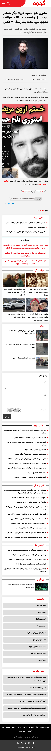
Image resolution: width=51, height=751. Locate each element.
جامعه (25, 727)
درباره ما (27, 737)
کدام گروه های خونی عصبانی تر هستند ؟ (32, 701)
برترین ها (41, 210)
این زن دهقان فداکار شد (37, 687)
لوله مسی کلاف (40, 619)
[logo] (38, 3)
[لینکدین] (18, 743)
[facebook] (5, 203)
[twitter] (9, 203)
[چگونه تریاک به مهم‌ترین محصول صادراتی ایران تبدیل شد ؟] (37, 280)
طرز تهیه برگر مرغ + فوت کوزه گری (34, 715)
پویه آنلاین (42, 660)
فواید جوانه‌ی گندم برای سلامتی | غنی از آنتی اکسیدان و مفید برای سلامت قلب (26, 679)
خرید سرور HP (41, 626)
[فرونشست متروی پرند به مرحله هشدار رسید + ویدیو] (42, 349)
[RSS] (22, 743)
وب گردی (22, 731)
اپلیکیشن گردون (18, 737)
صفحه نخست (44, 727)
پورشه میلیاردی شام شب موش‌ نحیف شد (16, 316)
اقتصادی (31, 727)
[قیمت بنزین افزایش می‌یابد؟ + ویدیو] (42, 363)
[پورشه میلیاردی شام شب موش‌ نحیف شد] (14, 305)
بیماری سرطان (26, 192)
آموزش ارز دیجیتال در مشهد (36, 633)
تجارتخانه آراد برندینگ (38, 653)
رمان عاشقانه (41, 605)
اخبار (37, 727)
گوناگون (29, 731)
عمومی (33, 75)
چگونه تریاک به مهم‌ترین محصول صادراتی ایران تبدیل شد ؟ (38, 292)
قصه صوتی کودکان (39, 640)
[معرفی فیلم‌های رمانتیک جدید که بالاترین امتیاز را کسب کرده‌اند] (14, 280)
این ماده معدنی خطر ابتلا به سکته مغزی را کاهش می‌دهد (27, 708)
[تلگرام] (33, 743)
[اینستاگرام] (29, 743)
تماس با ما (35, 737)
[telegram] (13, 203)
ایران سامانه (20, 747)
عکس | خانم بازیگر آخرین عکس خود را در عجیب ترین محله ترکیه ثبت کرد (38, 317)
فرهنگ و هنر (42, 75)
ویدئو (13, 727)
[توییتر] (25, 743)
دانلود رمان (42, 612)
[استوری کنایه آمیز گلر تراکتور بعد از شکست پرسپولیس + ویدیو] (42, 335)
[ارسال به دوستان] (33, 79)
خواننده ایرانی (39, 192)
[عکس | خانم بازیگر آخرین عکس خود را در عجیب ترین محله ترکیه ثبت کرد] (37, 305)
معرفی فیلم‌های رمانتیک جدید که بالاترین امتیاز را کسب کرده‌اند (14, 292)
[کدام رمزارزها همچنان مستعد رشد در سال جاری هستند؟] (41, 586)
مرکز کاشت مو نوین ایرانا (37, 646)
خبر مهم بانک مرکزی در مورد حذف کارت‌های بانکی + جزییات (26, 694)
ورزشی (19, 727)
